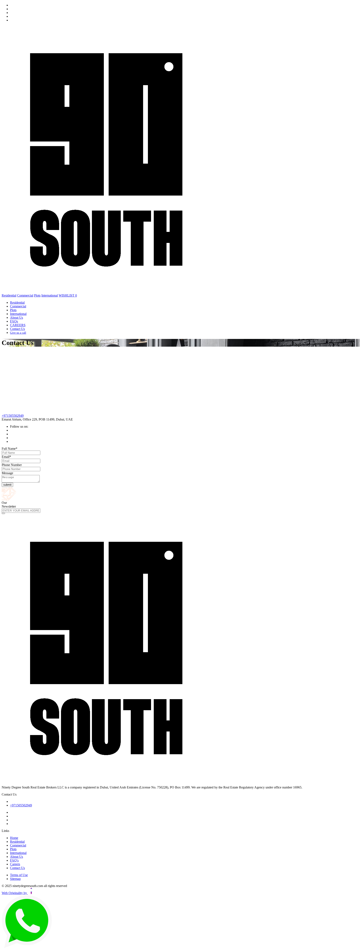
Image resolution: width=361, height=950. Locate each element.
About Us (16, 317)
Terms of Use (19, 875)
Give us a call (18, 332)
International (49, 295)
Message (7, 473)
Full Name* (9, 448)
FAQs (14, 321)
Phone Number (12, 465)
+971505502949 (13, 415)
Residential (9, 295)
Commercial (25, 295)
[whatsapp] (27, 947)
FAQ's (14, 860)
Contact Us (17, 329)
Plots (37, 295)
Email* (6, 457)
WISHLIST (68, 295)
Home (14, 838)
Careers (15, 864)
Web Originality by (15, 893)
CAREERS (17, 325)
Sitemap (15, 879)
